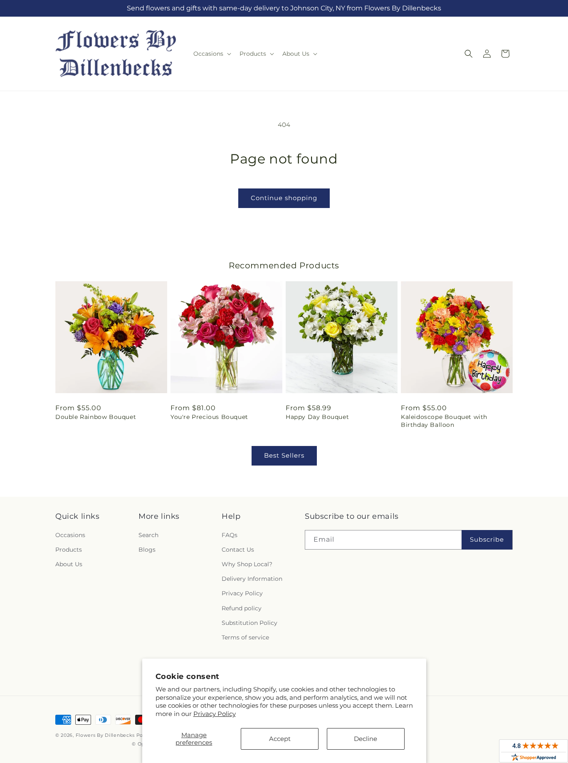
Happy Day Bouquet (317, 417)
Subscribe (487, 539)
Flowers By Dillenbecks (105, 735)
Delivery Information (252, 578)
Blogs (147, 549)
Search (148, 535)
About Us (68, 564)
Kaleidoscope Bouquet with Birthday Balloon (444, 420)
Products (68, 549)
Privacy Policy (214, 714)
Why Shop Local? (247, 564)
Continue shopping (284, 198)
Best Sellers (284, 455)
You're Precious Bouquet (209, 417)
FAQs (229, 535)
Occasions (70, 535)
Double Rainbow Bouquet (95, 417)
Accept (280, 739)
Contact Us (238, 549)
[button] (211, 53)
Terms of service (245, 637)
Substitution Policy (249, 623)
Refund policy (242, 608)
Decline (365, 739)
